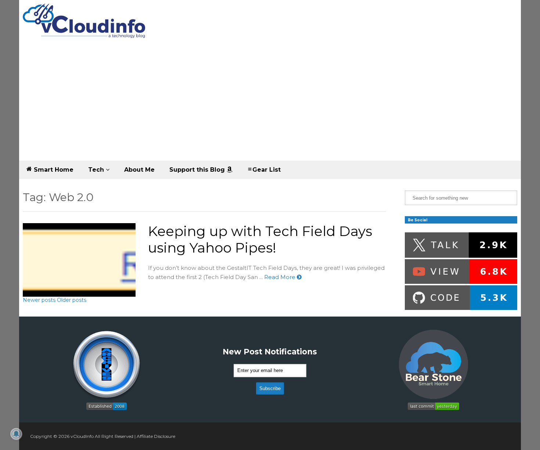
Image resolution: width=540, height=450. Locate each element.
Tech (97, 169)
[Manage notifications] (16, 434)
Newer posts (39, 300)
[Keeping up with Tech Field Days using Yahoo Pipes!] (79, 260)
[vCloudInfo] (85, 27)
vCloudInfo (82, 436)
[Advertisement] (270, 105)
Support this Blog (198, 169)
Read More (280, 277)
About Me (139, 169)
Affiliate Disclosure (156, 436)
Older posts (71, 300)
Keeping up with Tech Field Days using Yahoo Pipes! (260, 239)
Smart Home (52, 169)
